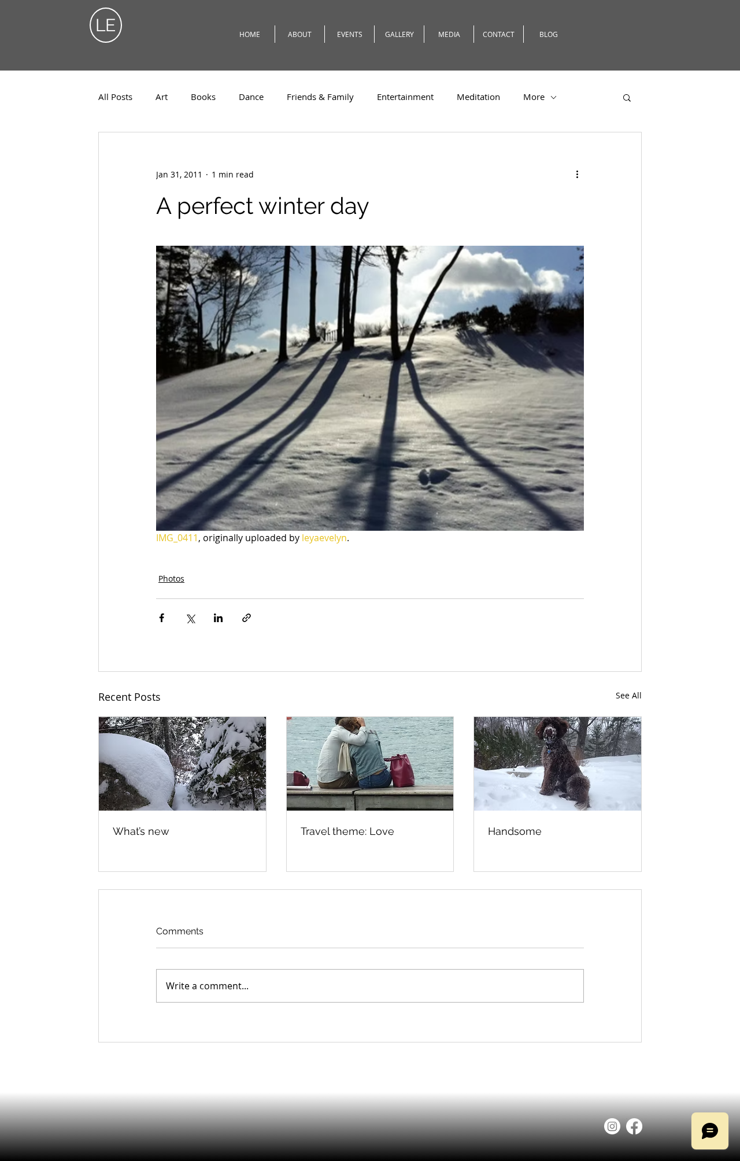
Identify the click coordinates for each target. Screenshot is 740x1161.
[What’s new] (182, 764)
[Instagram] (612, 1126)
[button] (626, 97)
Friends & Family (320, 96)
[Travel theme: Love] (370, 764)
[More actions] (577, 174)
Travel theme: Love (347, 831)
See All (629, 695)
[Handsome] (557, 764)
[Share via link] (246, 617)
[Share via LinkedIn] (218, 617)
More (534, 96)
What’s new (141, 831)
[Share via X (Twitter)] (189, 617)
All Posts (115, 96)
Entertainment (405, 96)
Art (162, 96)
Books (203, 96)
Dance (251, 96)
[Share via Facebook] (161, 617)
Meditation (478, 96)
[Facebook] (634, 1126)
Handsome (515, 831)
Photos (171, 578)
